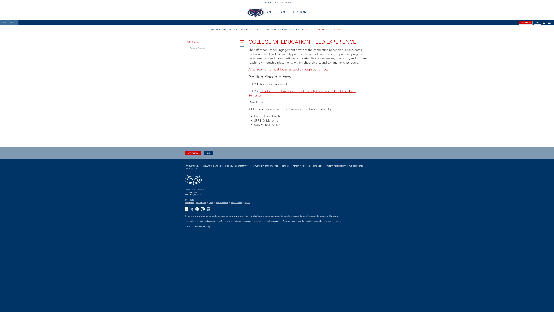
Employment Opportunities (265, 166)
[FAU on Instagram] (203, 209)
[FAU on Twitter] (191, 209)
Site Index (317, 166)
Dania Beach (201, 202)
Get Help (285, 166)
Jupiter (247, 202)
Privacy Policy (192, 166)
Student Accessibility (336, 166)
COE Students (256, 29)
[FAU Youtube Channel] (208, 209)
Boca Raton (189, 202)
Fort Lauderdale (222, 202)
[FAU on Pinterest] (197, 209)
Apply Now (526, 23)
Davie (211, 202)
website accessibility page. (324, 216)
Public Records (356, 166)
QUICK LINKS (7, 22)
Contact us (191, 168)
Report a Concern (301, 166)
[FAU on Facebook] (186, 209)
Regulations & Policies (213, 166)
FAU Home (215, 29)
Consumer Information (238, 166)
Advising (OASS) (197, 48)
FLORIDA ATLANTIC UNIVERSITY (277, 2)
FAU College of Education (235, 29)
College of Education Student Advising (285, 29)
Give (537, 23)
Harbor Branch (236, 202)
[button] (544, 22)
